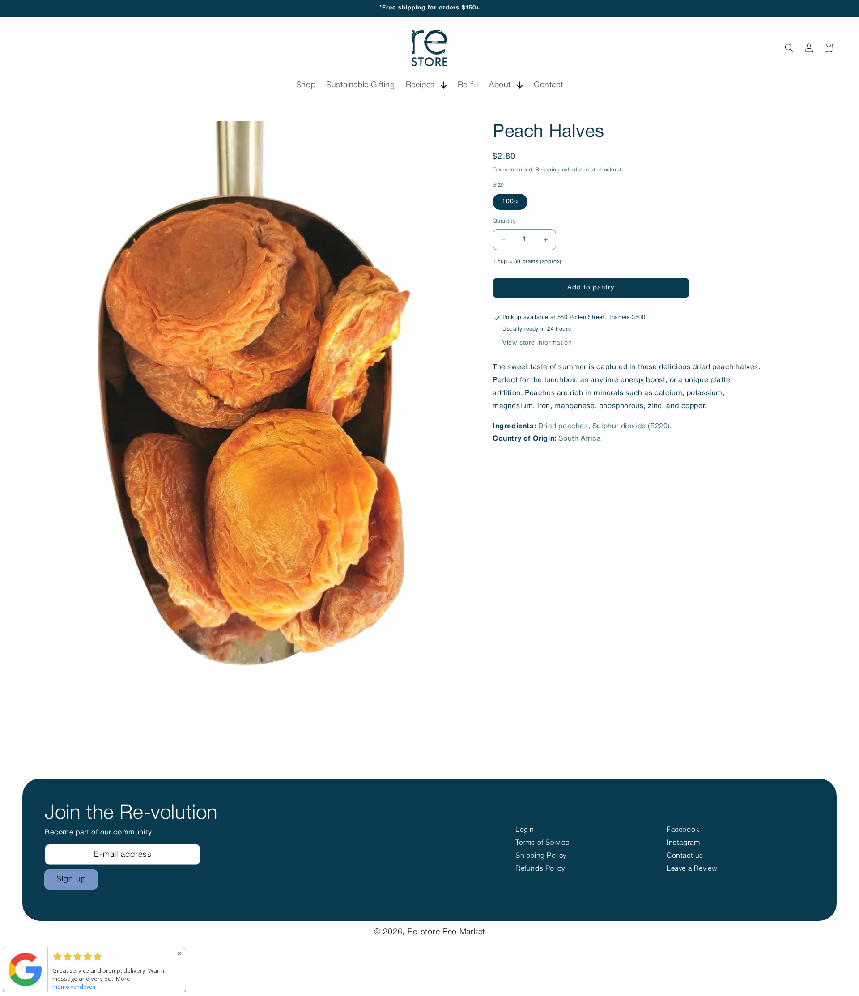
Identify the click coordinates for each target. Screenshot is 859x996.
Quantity (504, 222)
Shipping (548, 169)
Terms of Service (542, 843)
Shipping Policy (540, 856)
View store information (537, 343)
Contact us (685, 856)
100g (510, 202)
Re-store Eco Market (446, 932)
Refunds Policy (540, 869)
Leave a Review (692, 869)
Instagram (683, 843)
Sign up (71, 879)
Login (524, 830)
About (500, 85)
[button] (426, 85)
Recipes (420, 85)
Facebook (683, 830)
